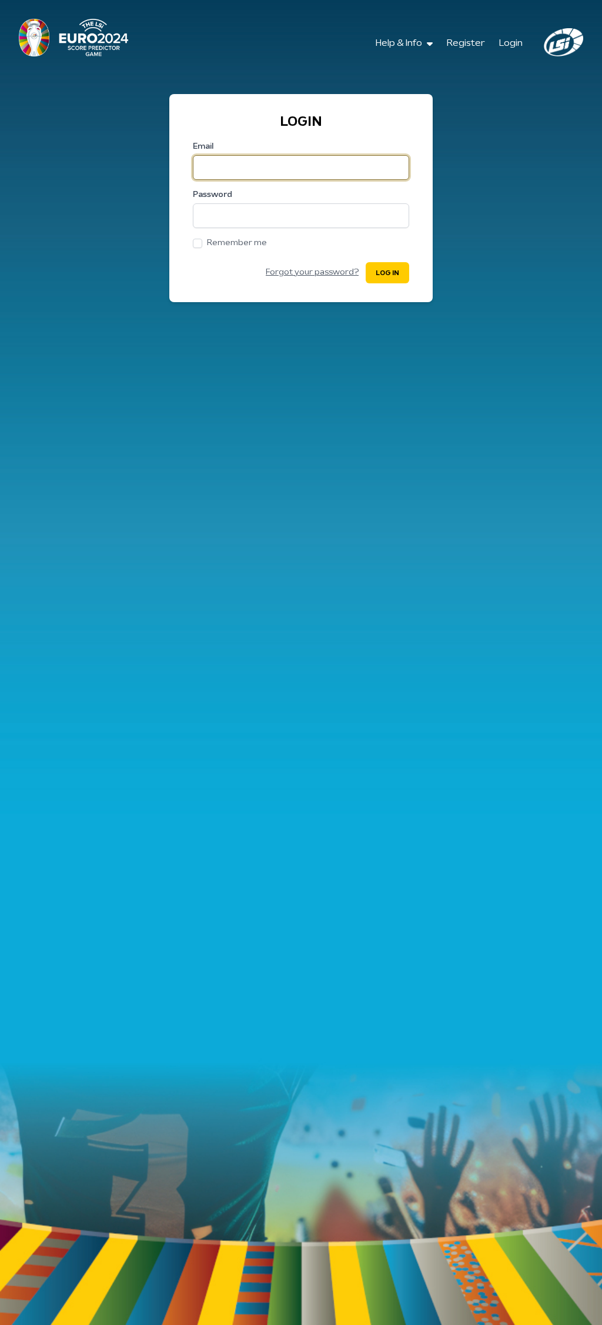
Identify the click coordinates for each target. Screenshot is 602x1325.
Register (466, 43)
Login (511, 43)
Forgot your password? (312, 272)
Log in (387, 273)
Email (203, 146)
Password (212, 195)
